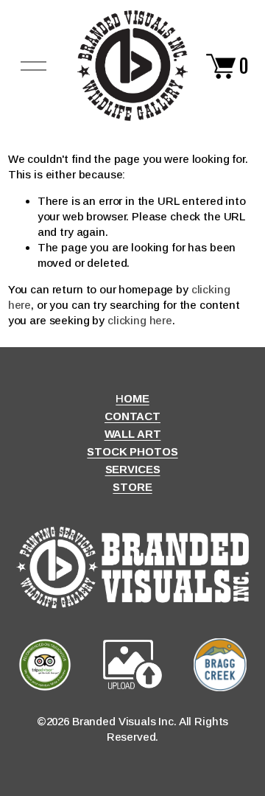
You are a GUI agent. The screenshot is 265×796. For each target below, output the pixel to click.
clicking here (139, 320)
